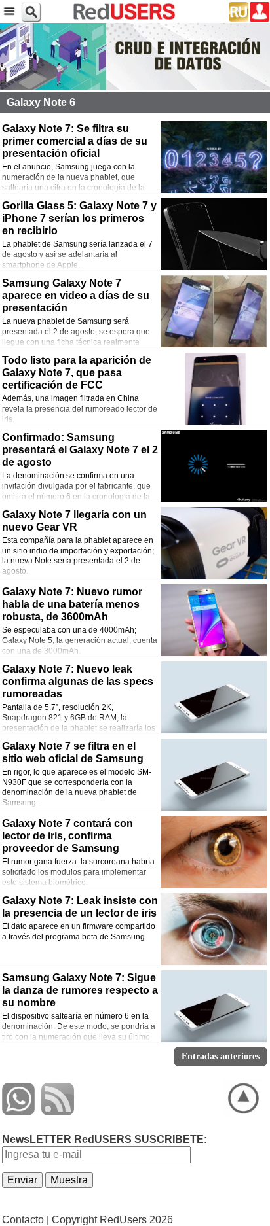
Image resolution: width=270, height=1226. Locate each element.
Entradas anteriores (221, 1056)
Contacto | (25, 1219)
